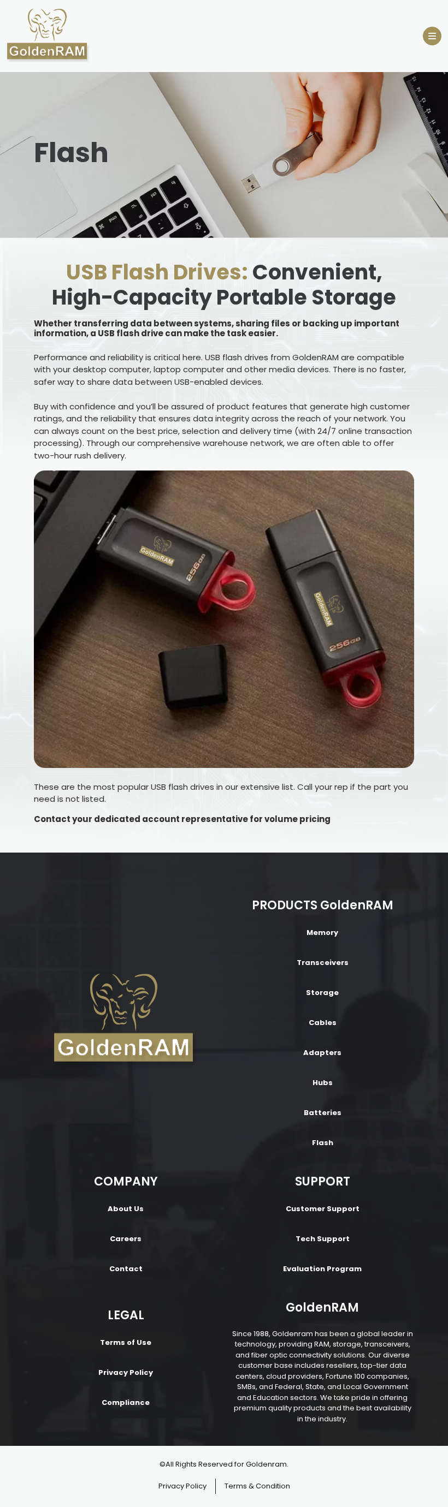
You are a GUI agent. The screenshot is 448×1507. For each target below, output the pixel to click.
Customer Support (322, 1209)
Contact (126, 1269)
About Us (126, 1209)
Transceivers (323, 962)
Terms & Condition (257, 1486)
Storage (322, 992)
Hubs (323, 1082)
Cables (323, 1022)
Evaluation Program (322, 1269)
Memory (322, 932)
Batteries (322, 1112)
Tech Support (323, 1239)
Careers (126, 1239)
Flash (322, 1142)
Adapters (322, 1052)
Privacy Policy (125, 1372)
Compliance (126, 1402)
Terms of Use (125, 1342)
